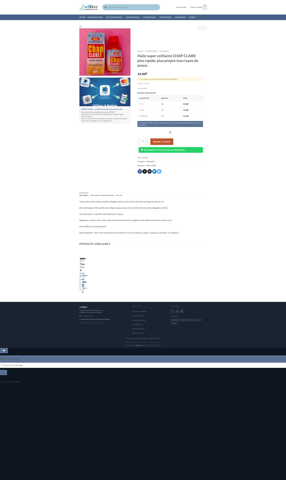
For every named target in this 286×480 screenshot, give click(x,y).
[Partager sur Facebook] (140, 171)
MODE (192, 17)
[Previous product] (204, 28)
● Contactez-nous (137, 324)
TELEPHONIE (165, 17)
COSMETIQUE (149, 17)
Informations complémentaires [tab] (102, 195)
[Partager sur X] (144, 171)
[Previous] (80, 274)
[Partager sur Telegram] (159, 171)
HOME (82, 17)
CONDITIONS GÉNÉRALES (133, 342)
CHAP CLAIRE (151, 166)
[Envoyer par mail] (149, 171)
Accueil (140, 51)
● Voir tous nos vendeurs (139, 311)
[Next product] (199, 28)
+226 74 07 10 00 (87, 316)
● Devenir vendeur (137, 333)
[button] (181, 7)
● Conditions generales (138, 320)
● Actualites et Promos (138, 329)
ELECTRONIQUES (114, 17)
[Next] (88, 274)
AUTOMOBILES (132, 17)
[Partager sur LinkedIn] (154, 171)
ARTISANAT (180, 17)
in (177, 311)
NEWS (159, 342)
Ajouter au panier (162, 141)
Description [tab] (83, 195)
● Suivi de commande (138, 316)
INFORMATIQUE (94, 17)
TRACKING (153, 342)
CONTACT (145, 342)
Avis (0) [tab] (119, 195)
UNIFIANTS (164, 51)
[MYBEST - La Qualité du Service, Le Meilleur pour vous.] (88, 7)
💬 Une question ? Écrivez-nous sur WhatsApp (163, 150)
